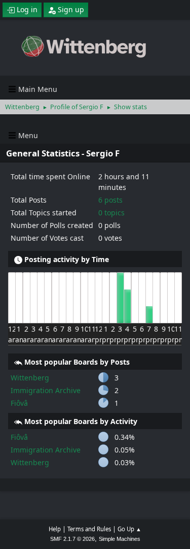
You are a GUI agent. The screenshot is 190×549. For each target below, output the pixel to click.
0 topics (111, 212)
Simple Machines (119, 539)
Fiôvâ (19, 403)
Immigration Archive (46, 390)
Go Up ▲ (129, 529)
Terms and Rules (89, 529)
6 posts (110, 200)
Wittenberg (30, 377)
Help (55, 529)
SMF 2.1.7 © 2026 (72, 539)
